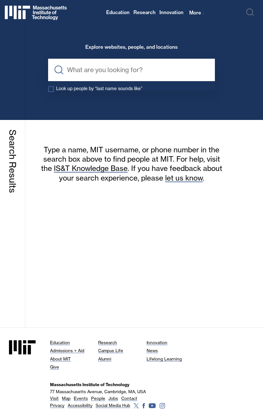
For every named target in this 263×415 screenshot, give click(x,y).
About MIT (60, 358)
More (197, 13)
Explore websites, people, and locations (131, 47)
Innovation (171, 12)
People (98, 398)
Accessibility (80, 405)
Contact (129, 398)
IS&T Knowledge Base (91, 168)
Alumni (104, 358)
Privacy (57, 405)
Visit (54, 398)
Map (66, 398)
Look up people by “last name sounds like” (99, 88)
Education (118, 12)
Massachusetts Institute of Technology (89, 384)
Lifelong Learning (164, 358)
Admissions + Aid (67, 350)
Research (144, 12)
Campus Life (110, 350)
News (152, 350)
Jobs (113, 398)
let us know (184, 178)
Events (81, 398)
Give (54, 366)
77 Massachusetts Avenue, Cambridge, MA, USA (98, 391)
